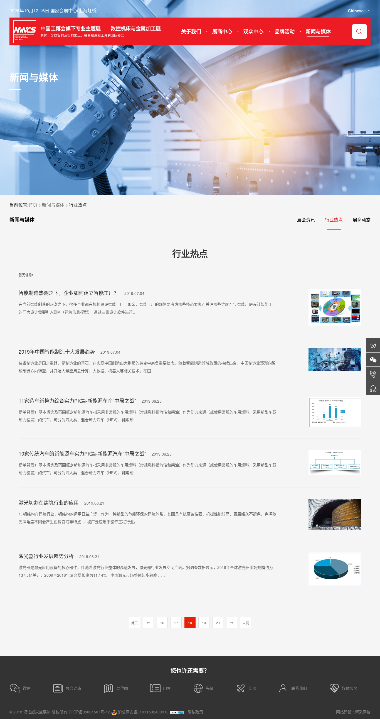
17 (176, 622)
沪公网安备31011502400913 (143, 712)
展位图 (122, 688)
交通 (252, 688)
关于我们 (191, 31)
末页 (245, 622)
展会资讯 (306, 219)
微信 (27, 688)
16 (162, 622)
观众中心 (253, 31)
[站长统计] (177, 712)
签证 (210, 688)
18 (190, 622)
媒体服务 (349, 688)
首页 (32, 205)
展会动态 (73, 688)
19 (204, 622)
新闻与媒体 (318, 31)
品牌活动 (285, 31)
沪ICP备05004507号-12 (89, 712)
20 (218, 622)
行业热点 (334, 219)
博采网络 (363, 712)
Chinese (356, 10)
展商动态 (362, 219)
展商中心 (222, 31)
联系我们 (299, 688)
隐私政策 (195, 712)
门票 (167, 688)
